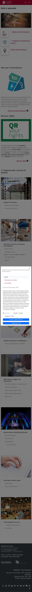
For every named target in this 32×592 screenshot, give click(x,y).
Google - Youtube (18, 313)
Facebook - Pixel (9, 316)
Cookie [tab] (6, 277)
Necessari (7, 313)
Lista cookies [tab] (7, 283)
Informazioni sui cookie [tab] (10, 280)
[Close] (29, 268)
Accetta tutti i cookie (16, 323)
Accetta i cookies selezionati (16, 319)
